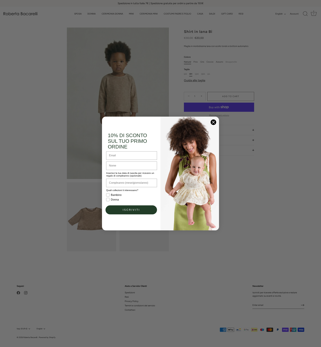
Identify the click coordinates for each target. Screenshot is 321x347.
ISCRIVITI (131, 209)
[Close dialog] (213, 122)
